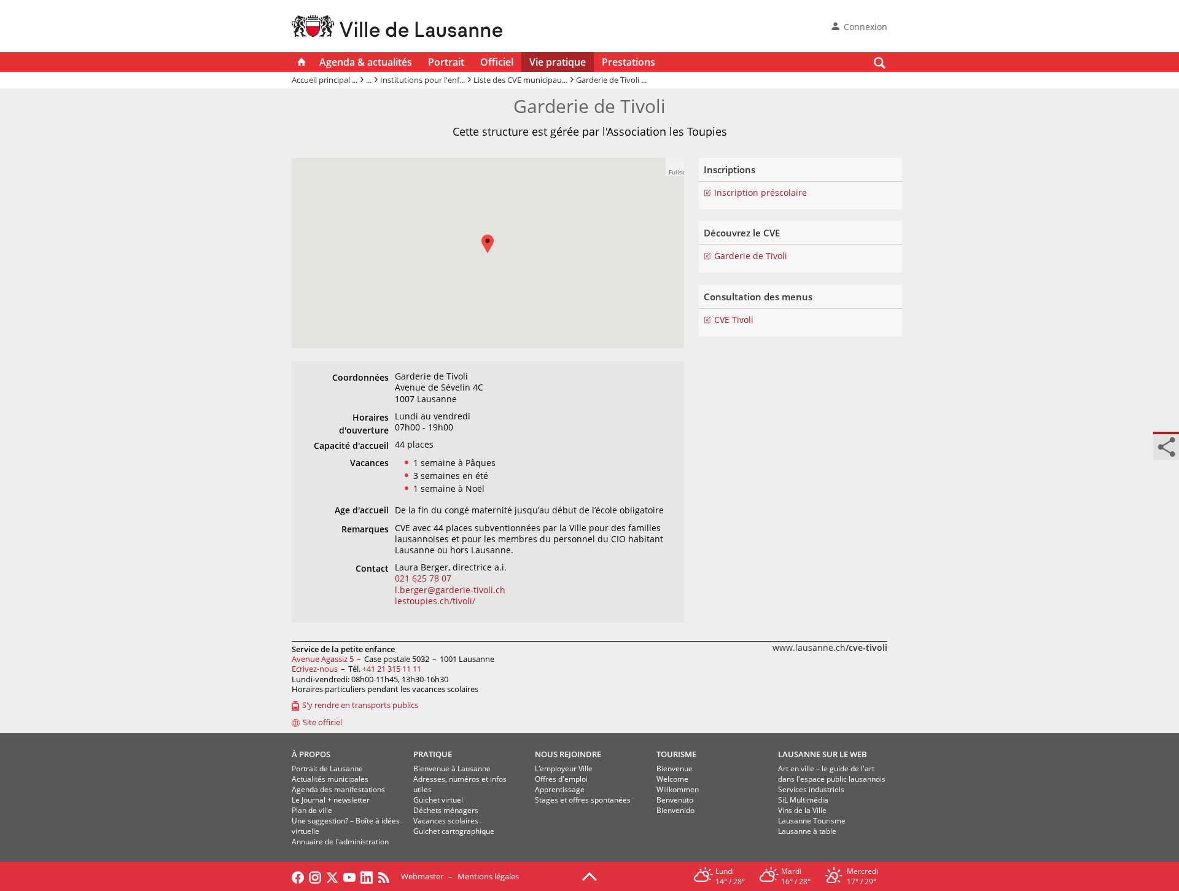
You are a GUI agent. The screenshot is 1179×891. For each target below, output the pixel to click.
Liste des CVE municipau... (520, 79)
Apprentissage (560, 789)
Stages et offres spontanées (583, 800)
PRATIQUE (432, 754)
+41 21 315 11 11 (391, 668)
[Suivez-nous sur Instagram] (315, 876)
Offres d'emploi (561, 779)
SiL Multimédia (803, 800)
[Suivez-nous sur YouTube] (349, 876)
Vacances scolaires (445, 820)
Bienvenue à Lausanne (452, 768)
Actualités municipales (330, 779)
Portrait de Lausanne (327, 768)
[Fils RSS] (387, 876)
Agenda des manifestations (338, 789)
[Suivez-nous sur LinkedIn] (366, 876)
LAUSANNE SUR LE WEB (822, 754)
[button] (493, 253)
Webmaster (422, 876)
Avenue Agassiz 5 (323, 658)
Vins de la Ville (802, 810)
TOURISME (676, 754)
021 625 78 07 (423, 578)
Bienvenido (675, 810)
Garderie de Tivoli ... (611, 79)
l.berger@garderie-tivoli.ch (450, 590)
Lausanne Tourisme (812, 820)
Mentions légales (488, 876)
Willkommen (677, 789)
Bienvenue (674, 768)
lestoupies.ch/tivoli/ (435, 601)
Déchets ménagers (445, 810)
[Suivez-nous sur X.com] (332, 876)
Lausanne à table (807, 831)
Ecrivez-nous (315, 668)
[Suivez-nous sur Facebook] (298, 876)
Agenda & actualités (365, 62)
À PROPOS (311, 754)
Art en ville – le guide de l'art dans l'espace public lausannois (831, 773)
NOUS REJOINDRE (568, 754)
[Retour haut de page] (589, 875)
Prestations (628, 62)
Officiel (496, 62)
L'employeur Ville (564, 768)
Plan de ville (312, 810)
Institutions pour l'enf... (422, 79)
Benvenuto (674, 800)
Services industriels (811, 789)
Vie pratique (557, 62)
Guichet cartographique (453, 831)
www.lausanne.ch (829, 647)
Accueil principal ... (324, 79)
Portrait (446, 62)
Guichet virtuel (438, 800)
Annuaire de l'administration (340, 841)
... (369, 79)
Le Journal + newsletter (331, 800)
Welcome (672, 779)
